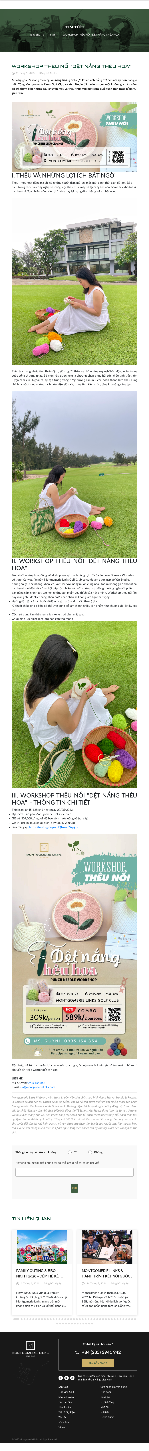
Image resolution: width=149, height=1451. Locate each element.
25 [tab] (88, 1319)
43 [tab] (60, 1323)
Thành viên (65, 1407)
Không (98, 1152)
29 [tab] (100, 1319)
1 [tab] (16, 1319)
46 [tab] (69, 1323)
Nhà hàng (105, 1392)
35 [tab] (117, 1319)
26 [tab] (91, 1319)
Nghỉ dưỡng (107, 1402)
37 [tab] (123, 1319)
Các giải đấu (65, 1402)
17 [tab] (65, 1319)
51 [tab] (83, 1323)
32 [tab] (109, 1319)
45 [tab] (66, 1323)
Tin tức (63, 1417)
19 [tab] (71, 1319)
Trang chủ (34, 35)
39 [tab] (129, 1319)
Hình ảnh (64, 1422)
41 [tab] (135, 1319)
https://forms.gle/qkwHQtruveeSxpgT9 (53, 827)
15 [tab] (59, 1319)
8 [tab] (39, 1319)
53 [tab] (89, 1323)
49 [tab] (77, 1323)
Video (62, 1427)
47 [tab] (72, 1323)
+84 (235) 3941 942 (101, 1352)
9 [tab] (42, 1319)
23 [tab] (83, 1319)
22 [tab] (80, 1319)
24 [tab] (85, 1319)
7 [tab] (36, 1319)
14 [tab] (56, 1319)
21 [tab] (77, 1319)
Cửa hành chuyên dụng (113, 1387)
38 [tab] (126, 1319)
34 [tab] (115, 1319)
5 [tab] (30, 1319)
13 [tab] (54, 1319)
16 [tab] (62, 1319)
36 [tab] (120, 1319)
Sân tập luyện (66, 1397)
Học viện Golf (66, 1392)
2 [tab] (22, 1319)
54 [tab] (92, 1323)
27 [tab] (94, 1319)
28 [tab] (97, 1319)
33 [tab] (112, 1319)
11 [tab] (48, 1319)
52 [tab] (86, 1323)
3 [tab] (24, 1319)
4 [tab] (27, 1319)
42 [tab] (57, 1323)
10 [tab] (45, 1319)
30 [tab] (103, 1319)
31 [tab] (106, 1319)
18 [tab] (68, 1319)
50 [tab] (80, 1323)
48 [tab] (75, 1323)
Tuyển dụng (107, 1417)
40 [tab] (132, 1319)
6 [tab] (33, 1319)
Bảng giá (105, 1397)
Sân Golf (63, 1387)
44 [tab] (63, 1323)
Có (75, 1152)
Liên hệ (104, 1407)
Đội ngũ (104, 1412)
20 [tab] (74, 1319)
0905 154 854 (36, 1082)
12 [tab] (51, 1319)
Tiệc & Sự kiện (67, 1412)
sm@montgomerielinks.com (37, 1087)
